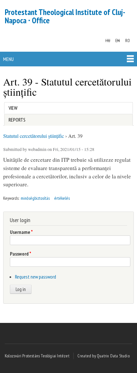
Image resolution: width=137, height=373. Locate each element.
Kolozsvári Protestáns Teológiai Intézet (37, 356)
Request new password (35, 276)
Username (21, 232)
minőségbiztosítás (35, 198)
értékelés (62, 198)
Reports (17, 119)
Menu (8, 59)
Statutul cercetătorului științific (33, 135)
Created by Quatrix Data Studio (103, 356)
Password (20, 253)
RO (127, 40)
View (14, 108)
